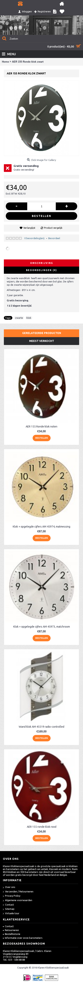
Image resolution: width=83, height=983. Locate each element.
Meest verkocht (41, 340)
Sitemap (9, 908)
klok (28, 317)
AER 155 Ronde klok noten (41, 426)
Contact (9, 904)
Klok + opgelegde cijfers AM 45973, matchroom (41, 626)
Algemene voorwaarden (18, 900)
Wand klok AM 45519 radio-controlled (41, 726)
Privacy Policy (12, 895)
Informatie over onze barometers (23, 937)
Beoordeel (54, 238)
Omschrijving (41, 263)
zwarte (19, 317)
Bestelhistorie (12, 934)
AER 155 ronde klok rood (41, 826)
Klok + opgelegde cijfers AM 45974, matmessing (41, 526)
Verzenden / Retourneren (19, 891)
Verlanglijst (29, 228)
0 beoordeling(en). (34, 238)
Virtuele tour (12, 913)
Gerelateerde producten (41, 333)
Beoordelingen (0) (41, 270)
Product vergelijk (53, 228)
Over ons (10, 887)
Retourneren (12, 930)
